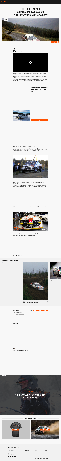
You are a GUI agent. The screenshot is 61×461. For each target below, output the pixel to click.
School (53, 1)
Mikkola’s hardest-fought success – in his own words (11, 266)
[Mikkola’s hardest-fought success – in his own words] (11, 262)
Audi (16, 314)
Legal (35, 456)
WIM (16, 1)
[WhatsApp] (56, 42)
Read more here (39, 120)
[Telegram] (58, 42)
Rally (10, 1)
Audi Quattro (18, 314)
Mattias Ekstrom (22, 314)
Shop (50, 1)
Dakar (13, 1)
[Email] (47, 310)
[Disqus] (30, 358)
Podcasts (19, 1)
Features (3, 264)
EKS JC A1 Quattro (24, 50)
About (57, 1)
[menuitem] (10, 2)
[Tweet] (54, 42)
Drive (36, 450)
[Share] (52, 42)
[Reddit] (44, 310)
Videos (23, 1)
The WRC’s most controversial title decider (31, 302)
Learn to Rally (27, 1)
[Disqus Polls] (30, 335)
